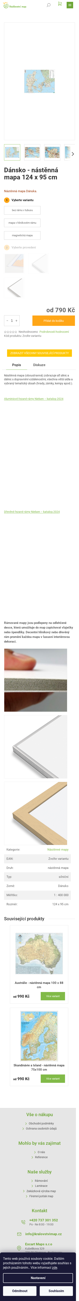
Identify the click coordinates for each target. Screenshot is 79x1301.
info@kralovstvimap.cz (43, 1234)
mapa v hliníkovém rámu (22, 222)
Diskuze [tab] (39, 365)
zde (54, 1268)
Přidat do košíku (54, 320)
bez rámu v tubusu (22, 210)
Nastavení (38, 1278)
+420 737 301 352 (43, 1220)
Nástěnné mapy (57, 849)
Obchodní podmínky (41, 1123)
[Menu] (70, 5)
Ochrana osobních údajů (41, 1128)
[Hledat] (49, 5)
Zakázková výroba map (41, 1191)
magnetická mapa (22, 235)
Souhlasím (56, 1291)
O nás (41, 1152)
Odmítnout (19, 1291)
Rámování (41, 1180)
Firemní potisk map (41, 1196)
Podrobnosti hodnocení (54, 331)
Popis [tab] (16, 365)
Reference (41, 1157)
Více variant (53, 996)
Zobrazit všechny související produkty (39, 353)
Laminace (41, 1185)
